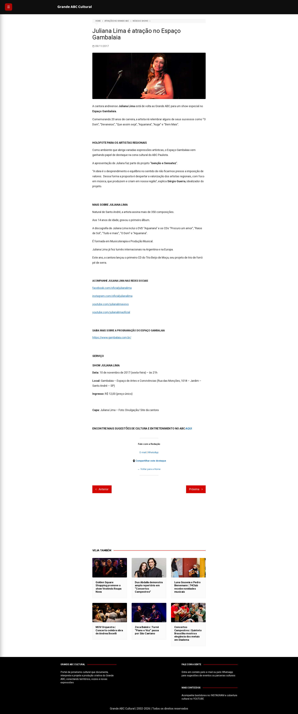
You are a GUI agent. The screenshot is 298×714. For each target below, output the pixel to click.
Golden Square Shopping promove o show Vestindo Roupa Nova (108, 587)
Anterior (103, 489)
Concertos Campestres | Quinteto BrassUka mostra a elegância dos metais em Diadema (188, 633)
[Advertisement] (149, 521)
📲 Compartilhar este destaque (149, 460)
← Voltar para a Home (149, 469)
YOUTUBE (198, 698)
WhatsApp (153, 452)
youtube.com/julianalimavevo (110, 304)
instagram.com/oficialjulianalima (112, 296)
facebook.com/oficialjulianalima (112, 288)
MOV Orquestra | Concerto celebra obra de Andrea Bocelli (109, 630)
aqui (188, 428)
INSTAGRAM (217, 695)
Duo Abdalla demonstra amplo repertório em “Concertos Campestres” (149, 587)
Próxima (194, 489)
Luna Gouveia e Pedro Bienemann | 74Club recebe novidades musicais (187, 587)
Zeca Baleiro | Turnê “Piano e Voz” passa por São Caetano (147, 630)
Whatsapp (227, 672)
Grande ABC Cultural (74, 7)
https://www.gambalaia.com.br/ (111, 337)
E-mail (143, 452)
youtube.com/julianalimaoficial (111, 312)
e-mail (209, 672)
